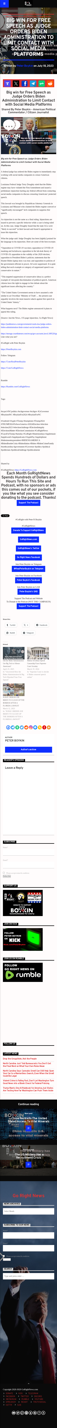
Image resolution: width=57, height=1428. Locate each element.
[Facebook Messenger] (35, 727)
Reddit (24, 1402)
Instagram (11, 1399)
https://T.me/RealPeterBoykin (13, 361)
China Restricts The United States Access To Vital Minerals (28, 1120)
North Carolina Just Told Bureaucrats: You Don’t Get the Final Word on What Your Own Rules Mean (27, 1065)
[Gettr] (44, 727)
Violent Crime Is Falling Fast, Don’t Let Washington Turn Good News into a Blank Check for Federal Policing (28, 1082)
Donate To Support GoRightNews (28, 530)
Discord (38, 1396)
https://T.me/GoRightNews (12, 368)
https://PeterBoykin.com (11, 349)
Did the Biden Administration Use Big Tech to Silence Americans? (13, 663)
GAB (19, 1405)
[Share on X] (15, 83)
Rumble (25, 1399)
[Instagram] (31, 727)
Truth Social (39, 1402)
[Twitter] (22, 727)
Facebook (10, 1396)
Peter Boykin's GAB (28, 591)
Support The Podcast (28, 502)
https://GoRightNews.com (26, 470)
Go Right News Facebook (28, 557)
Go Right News (28, 1196)
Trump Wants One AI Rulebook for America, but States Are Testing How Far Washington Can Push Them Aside (28, 1089)
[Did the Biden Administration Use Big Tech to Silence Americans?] (14, 653)
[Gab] (17, 727)
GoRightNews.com (28, 539)
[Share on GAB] (41, 83)
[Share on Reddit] (50, 83)
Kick (20, 1393)
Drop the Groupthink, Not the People (20, 1059)
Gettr (9, 1405)
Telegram (33, 1393)
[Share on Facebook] (24, 83)
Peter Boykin (25, 66)
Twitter (25, 1396)
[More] (49, 727)
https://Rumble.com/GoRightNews (15, 386)
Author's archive (28, 749)
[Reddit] (26, 727)
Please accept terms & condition (17, 873)
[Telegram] (13, 727)
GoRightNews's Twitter (28, 548)
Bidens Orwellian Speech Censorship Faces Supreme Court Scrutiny (36, 663)
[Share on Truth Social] (7, 83)
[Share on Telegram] (32, 83)
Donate (9, 1393)
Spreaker (11, 1402)
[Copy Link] (40, 727)
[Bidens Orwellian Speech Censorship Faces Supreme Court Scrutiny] (38, 653)
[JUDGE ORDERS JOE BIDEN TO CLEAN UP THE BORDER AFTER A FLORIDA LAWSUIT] (14, 689)
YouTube (39, 1399)
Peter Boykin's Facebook (28, 580)
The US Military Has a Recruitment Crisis (29, 1156)
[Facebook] (8, 727)
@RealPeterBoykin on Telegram (28, 568)
